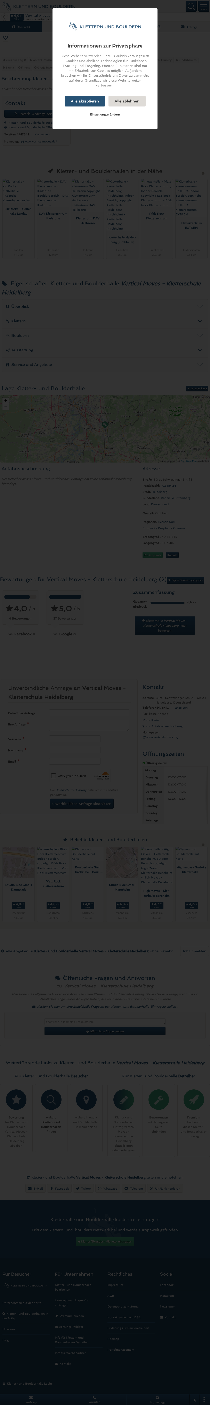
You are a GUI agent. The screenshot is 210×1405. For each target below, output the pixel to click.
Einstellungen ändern (105, 114)
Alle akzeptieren (85, 101)
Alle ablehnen (127, 101)
